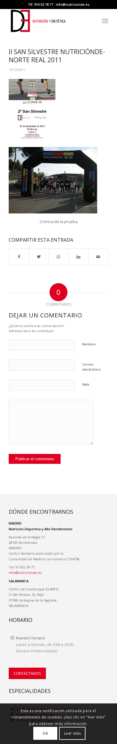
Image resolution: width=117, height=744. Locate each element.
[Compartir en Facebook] (19, 257)
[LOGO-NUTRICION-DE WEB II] (48, 21)
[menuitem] (105, 21)
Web (85, 384)
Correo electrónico (91, 367)
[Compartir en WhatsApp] (58, 257)
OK (45, 733)
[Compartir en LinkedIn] (78, 257)
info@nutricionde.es (72, 4)
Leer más (72, 733)
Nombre (89, 344)
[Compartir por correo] (98, 257)
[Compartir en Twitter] (39, 257)
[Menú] (105, 21)
